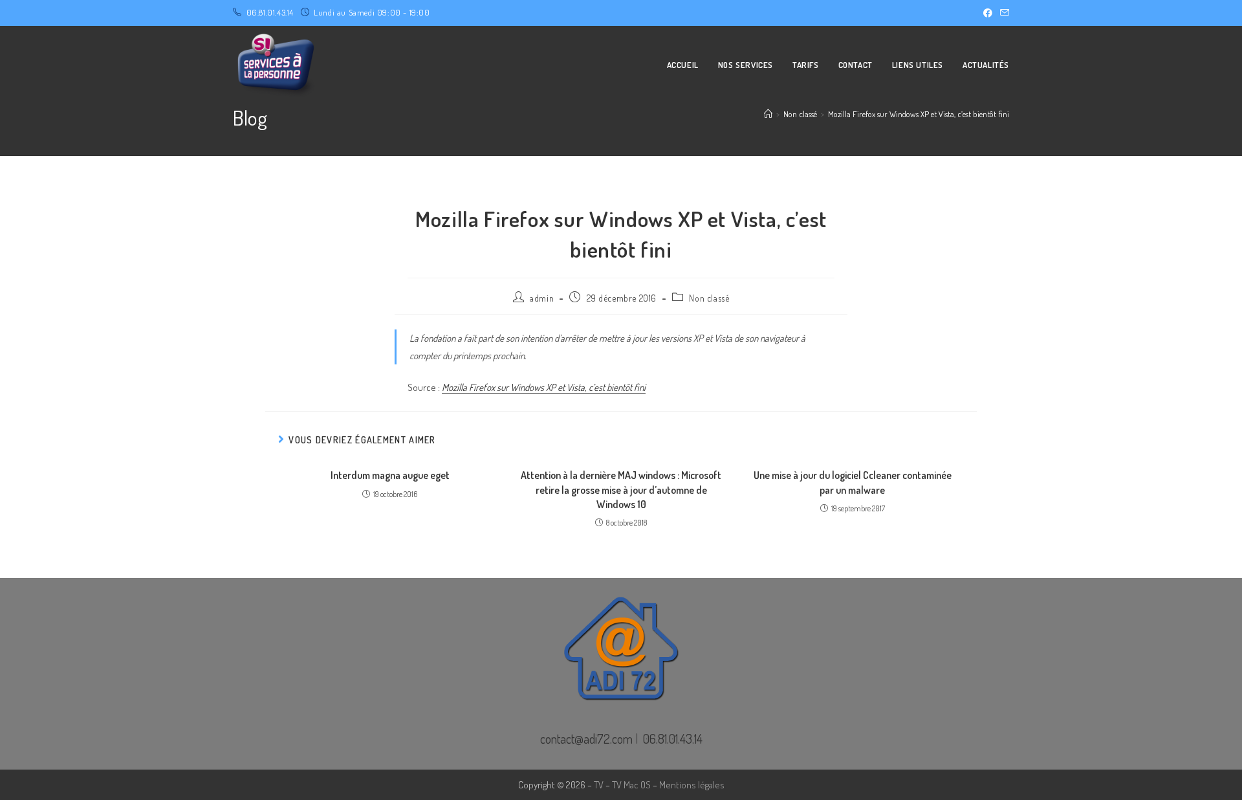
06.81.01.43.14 (270, 12)
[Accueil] (768, 114)
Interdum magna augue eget (390, 475)
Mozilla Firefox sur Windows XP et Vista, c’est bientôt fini (918, 114)
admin (542, 298)
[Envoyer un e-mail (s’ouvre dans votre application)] (1002, 12)
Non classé (709, 298)
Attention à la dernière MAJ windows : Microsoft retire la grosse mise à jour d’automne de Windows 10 (621, 490)
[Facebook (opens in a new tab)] (987, 12)
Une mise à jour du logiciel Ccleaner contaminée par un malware (853, 482)
